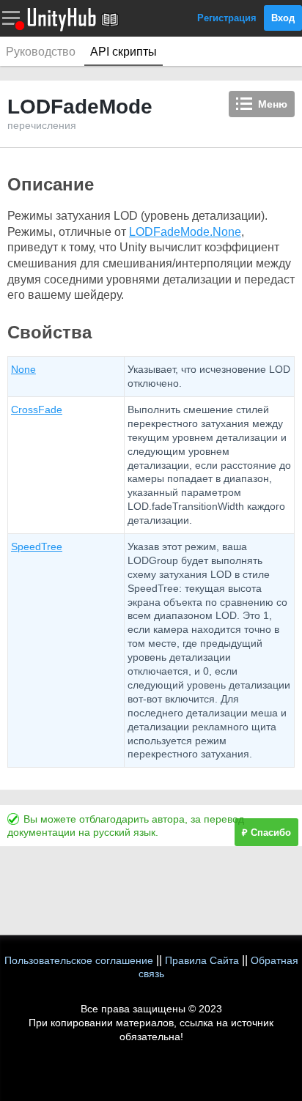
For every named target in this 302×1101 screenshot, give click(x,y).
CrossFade (36, 409)
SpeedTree (36, 546)
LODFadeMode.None (185, 232)
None (23, 369)
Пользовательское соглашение (78, 960)
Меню (272, 104)
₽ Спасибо (266, 832)
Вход (283, 17)
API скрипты (123, 51)
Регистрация (227, 17)
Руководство (41, 51)
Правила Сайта (202, 960)
